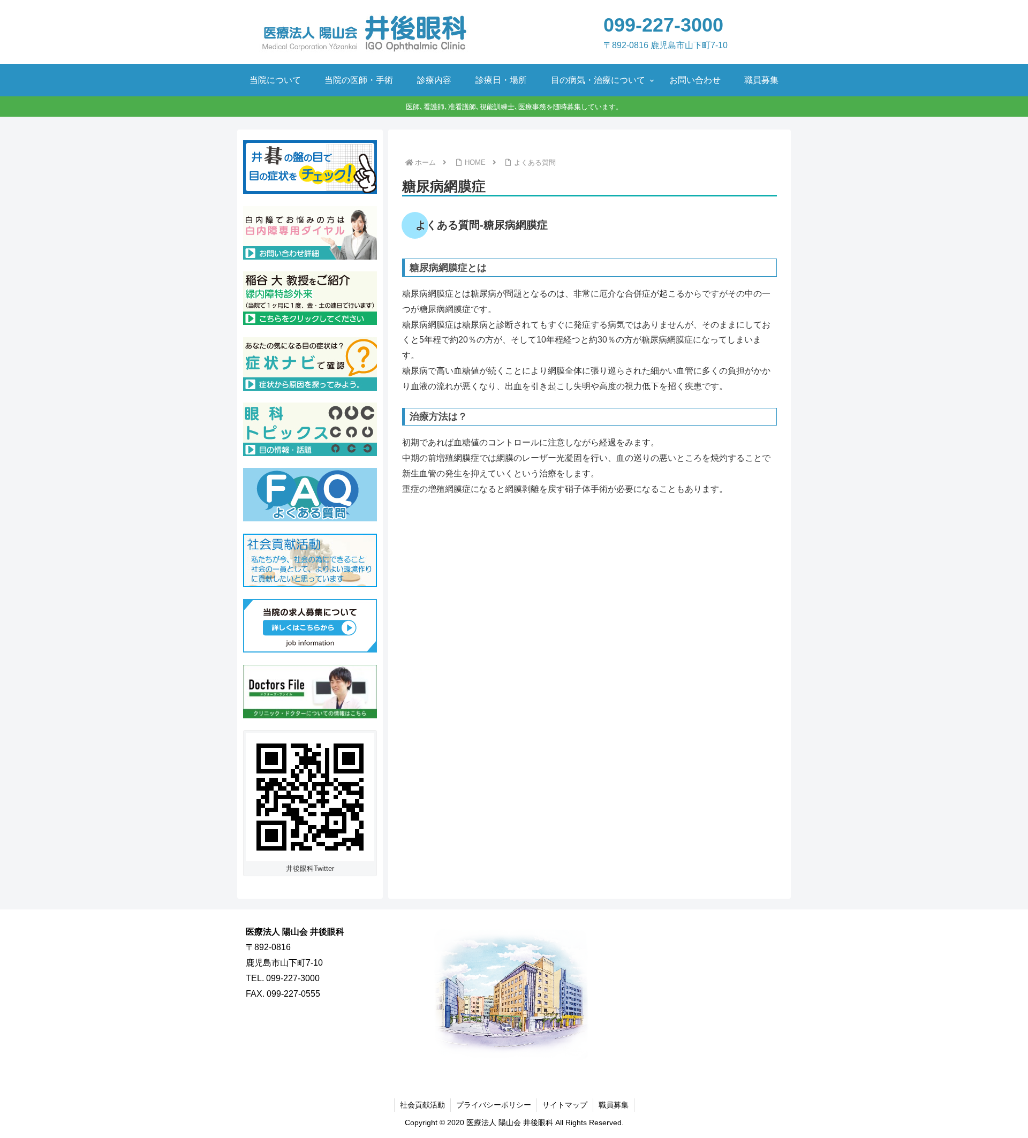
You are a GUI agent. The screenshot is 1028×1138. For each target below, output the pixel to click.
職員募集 (614, 1105)
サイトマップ (564, 1105)
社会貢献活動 (422, 1105)
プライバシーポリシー (493, 1105)
